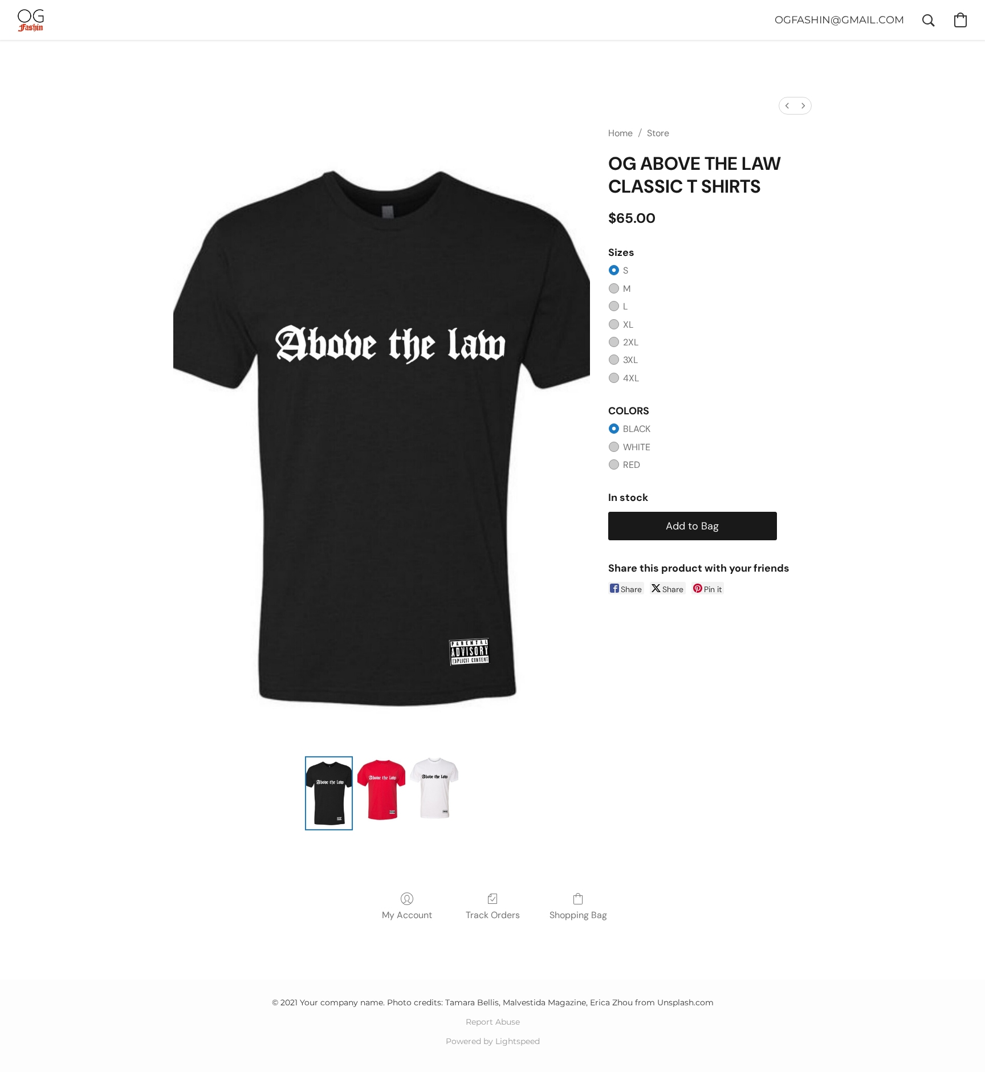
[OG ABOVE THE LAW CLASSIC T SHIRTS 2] (434, 793)
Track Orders (493, 915)
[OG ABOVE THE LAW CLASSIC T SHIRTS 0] (329, 793)
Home (620, 133)
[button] (30, 20)
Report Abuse (493, 1022)
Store (658, 133)
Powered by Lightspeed (493, 1041)
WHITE (636, 447)
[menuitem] (787, 105)
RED (631, 465)
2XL (630, 342)
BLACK (636, 429)
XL (628, 325)
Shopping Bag (578, 915)
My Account (407, 915)
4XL (631, 378)
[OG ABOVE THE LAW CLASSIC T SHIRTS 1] (381, 793)
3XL (630, 360)
